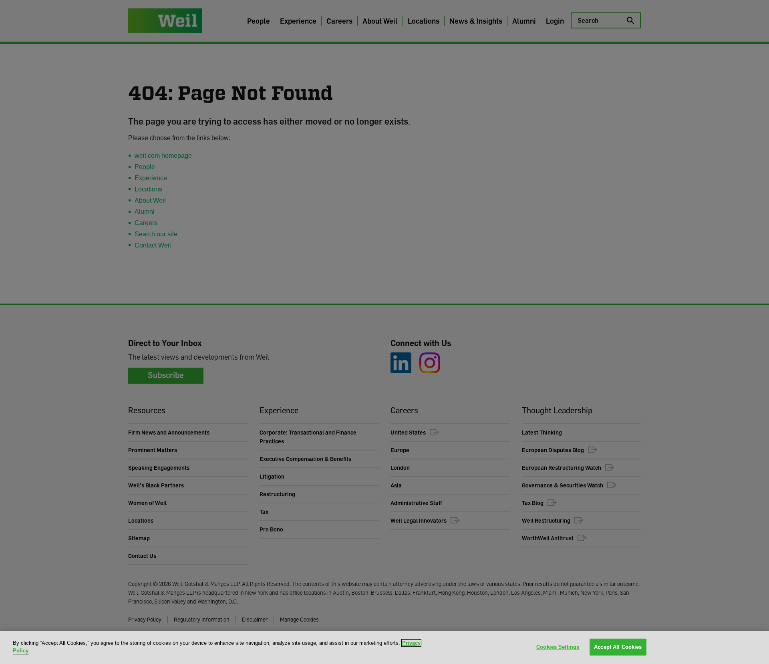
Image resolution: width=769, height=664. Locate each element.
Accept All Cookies (618, 647)
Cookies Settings (557, 647)
